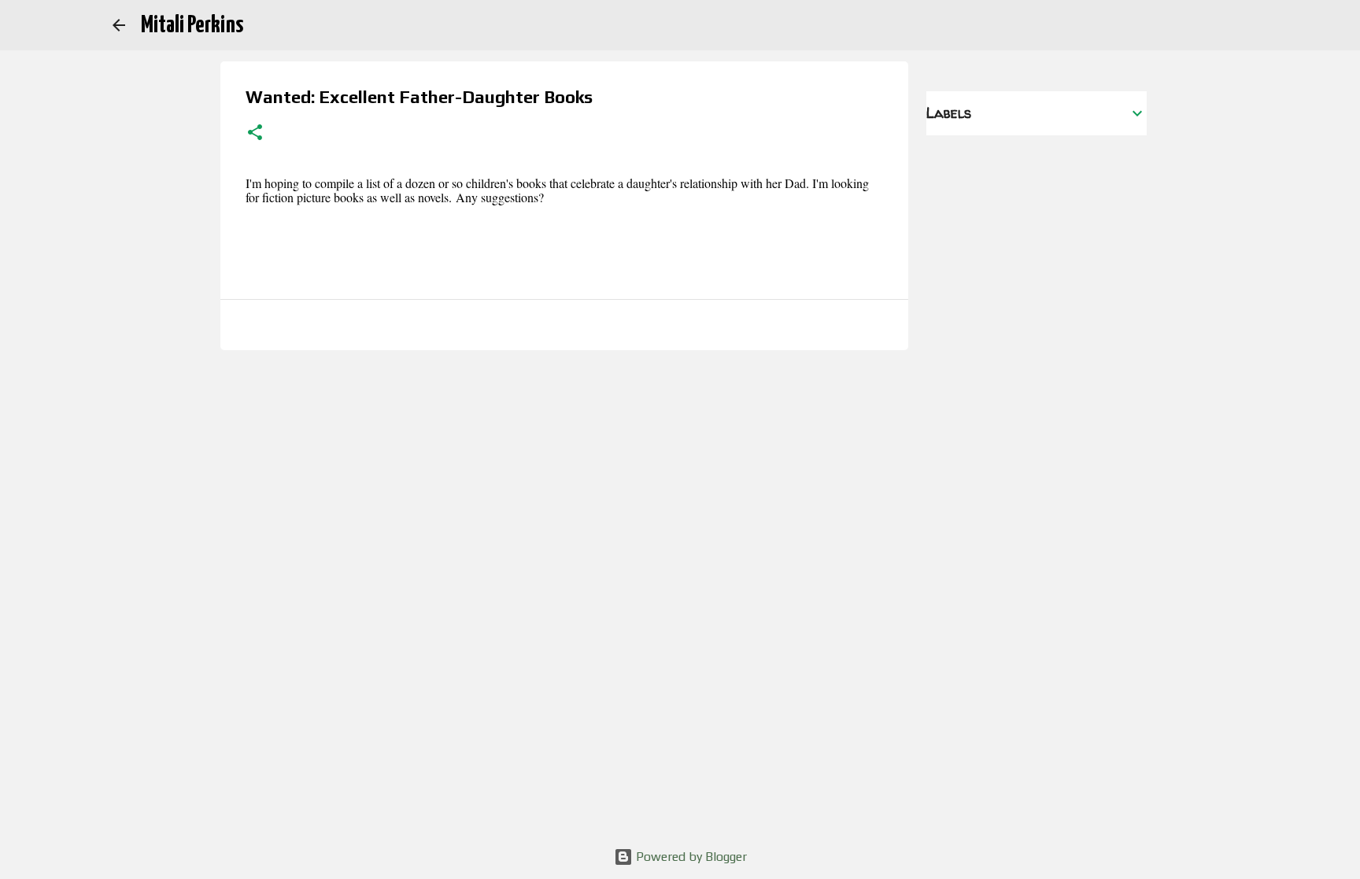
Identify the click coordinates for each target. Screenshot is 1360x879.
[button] (255, 134)
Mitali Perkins (192, 25)
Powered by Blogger (690, 856)
